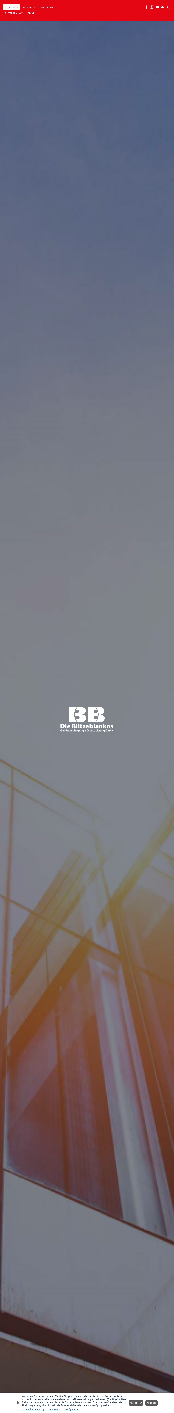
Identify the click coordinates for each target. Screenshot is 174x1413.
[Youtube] (157, 7)
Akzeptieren (136, 1402)
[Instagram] (151, 7)
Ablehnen (151, 1402)
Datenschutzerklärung (33, 1409)
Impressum (55, 1409)
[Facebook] (146, 7)
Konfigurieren (72, 1409)
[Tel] (168, 7)
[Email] (162, 7)
